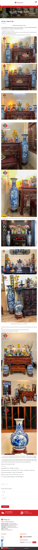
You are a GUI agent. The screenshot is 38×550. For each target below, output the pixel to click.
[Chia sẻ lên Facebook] (4, 484)
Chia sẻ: (2, 484)
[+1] (6, 484)
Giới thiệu (2, 537)
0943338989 (4, 528)
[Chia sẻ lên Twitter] (7, 484)
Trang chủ (2, 536)
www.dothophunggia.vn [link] (19, 476)
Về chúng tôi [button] (3, 534)
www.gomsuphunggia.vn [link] (10, 476)
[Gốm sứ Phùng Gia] (19, 2)
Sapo (29, 548)
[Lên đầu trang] (35, 547)
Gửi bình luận (5, 506)
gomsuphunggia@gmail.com (7, 529)
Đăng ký (34, 542)
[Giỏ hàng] (35, 2)
